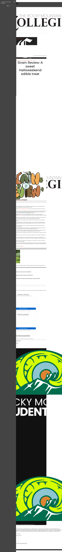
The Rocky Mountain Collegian (6, 2)
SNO (31, 524)
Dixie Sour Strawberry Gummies (23, 208)
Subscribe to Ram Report (23, 328)
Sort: (18, 533)
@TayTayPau (21, 246)
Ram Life (9, 5)
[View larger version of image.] (23, 138)
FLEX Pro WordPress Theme (25, 524)
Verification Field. (16, 543)
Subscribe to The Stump (23, 308)
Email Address (13, 297)
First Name (12, 300)
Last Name (12, 304)
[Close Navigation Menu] (14, 2)
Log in (33, 524)
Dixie (20, 215)
